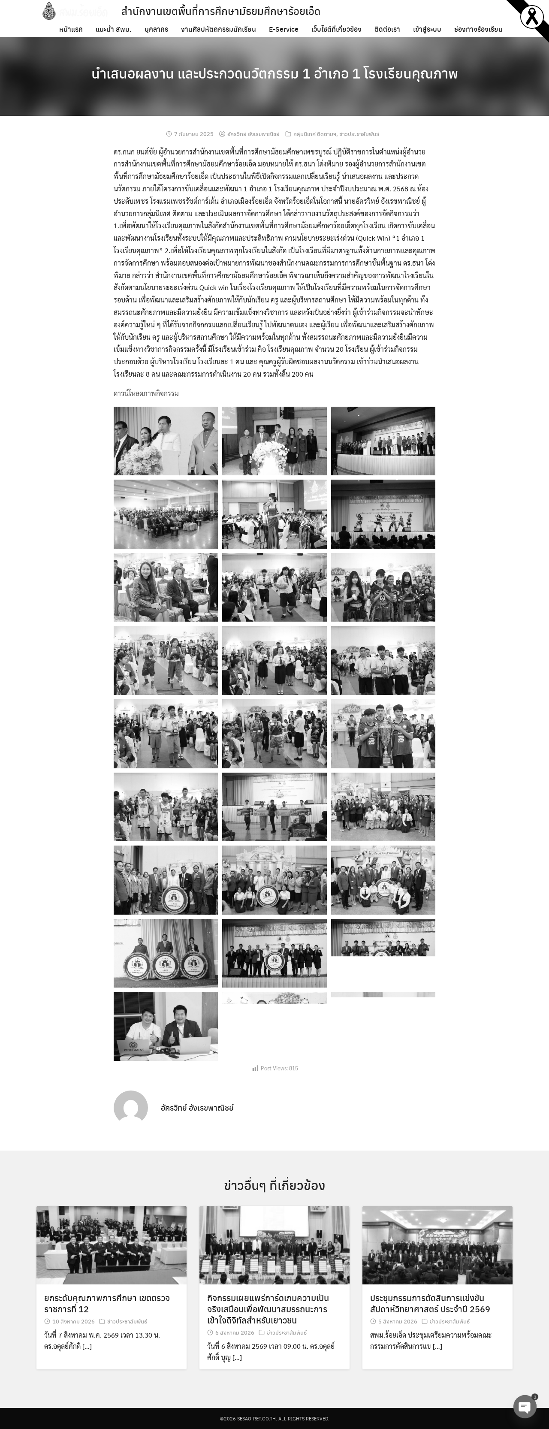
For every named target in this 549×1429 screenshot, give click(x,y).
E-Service (284, 29)
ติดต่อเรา (387, 29)
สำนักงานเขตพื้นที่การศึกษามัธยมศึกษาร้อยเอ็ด (220, 10)
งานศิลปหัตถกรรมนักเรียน (218, 29)
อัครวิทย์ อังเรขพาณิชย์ (253, 134)
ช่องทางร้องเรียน (478, 29)
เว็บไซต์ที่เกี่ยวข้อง (336, 29)
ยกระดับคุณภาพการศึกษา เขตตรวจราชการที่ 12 (107, 1303)
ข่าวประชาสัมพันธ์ (359, 134)
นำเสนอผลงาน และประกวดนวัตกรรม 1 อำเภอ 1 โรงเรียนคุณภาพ (274, 73)
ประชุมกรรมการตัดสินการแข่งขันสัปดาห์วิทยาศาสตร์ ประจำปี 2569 (430, 1303)
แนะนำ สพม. (114, 29)
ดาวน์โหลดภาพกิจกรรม (146, 393)
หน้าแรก (71, 29)
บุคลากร (156, 29)
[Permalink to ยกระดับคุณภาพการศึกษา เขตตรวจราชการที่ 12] (111, 1244)
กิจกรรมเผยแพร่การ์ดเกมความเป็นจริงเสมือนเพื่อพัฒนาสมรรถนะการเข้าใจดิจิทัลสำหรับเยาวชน (268, 1308)
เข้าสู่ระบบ (427, 29)
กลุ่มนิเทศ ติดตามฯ (314, 134)
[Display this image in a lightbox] (166, 441)
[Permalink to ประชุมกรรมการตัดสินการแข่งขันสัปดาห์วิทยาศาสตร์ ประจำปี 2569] (437, 1244)
